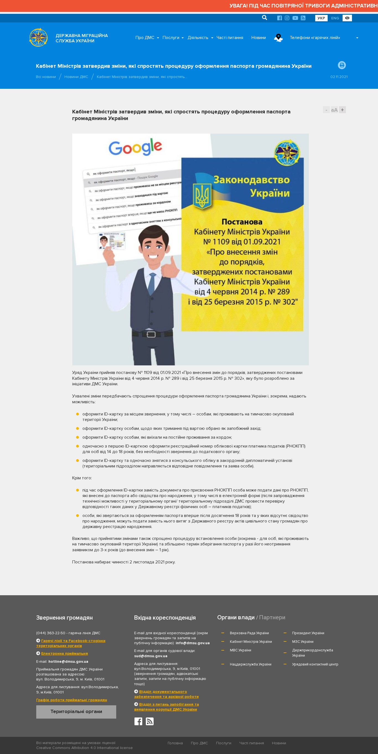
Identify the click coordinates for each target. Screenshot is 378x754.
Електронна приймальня (64, 653)
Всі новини (46, 76)
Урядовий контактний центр (315, 664)
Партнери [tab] (272, 617)
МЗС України (303, 641)
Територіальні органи (76, 711)
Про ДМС (145, 37)
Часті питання (230, 37)
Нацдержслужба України (250, 664)
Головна (175, 743)
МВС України (240, 650)
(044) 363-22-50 (50, 633)
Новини (259, 37)
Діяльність (198, 37)
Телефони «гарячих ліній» (315, 37)
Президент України (308, 633)
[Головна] (37, 38)
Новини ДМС (76, 76)
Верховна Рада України (249, 633)
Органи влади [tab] (236, 617)
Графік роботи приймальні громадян (71, 700)
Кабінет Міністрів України (251, 641)
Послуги (171, 37)
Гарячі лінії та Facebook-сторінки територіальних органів (70, 643)
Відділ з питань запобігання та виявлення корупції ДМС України (166, 707)
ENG (335, 18)
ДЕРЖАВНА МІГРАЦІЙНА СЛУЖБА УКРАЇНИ (82, 38)
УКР (321, 18)
